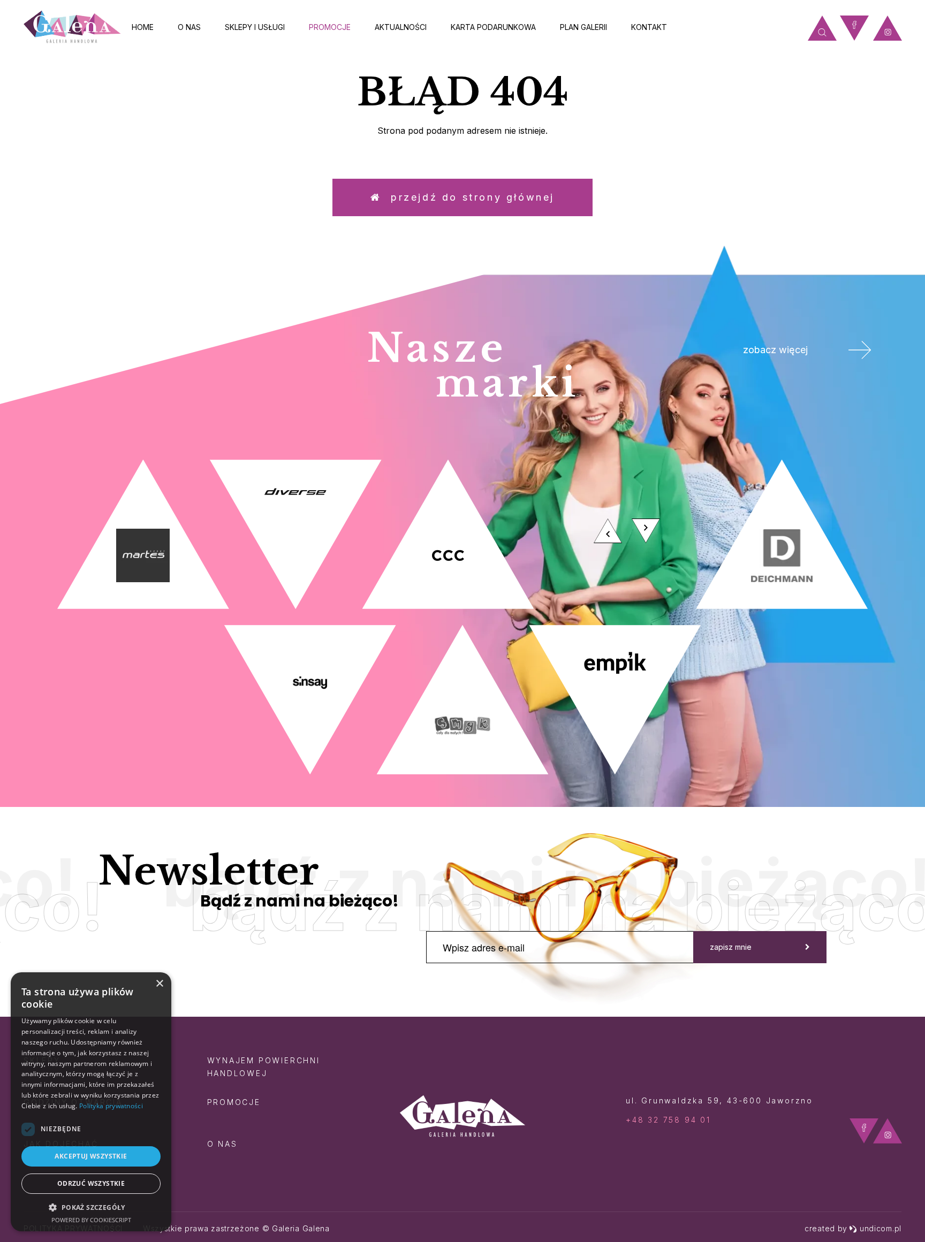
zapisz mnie (731, 946)
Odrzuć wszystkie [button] (91, 1183)
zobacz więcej (775, 349)
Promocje (330, 27)
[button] (91, 1207)
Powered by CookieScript (91, 1220)
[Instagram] (887, 28)
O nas (189, 27)
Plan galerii (583, 27)
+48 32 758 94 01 (668, 1119)
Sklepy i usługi (255, 27)
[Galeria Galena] (72, 27)
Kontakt (649, 27)
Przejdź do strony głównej (468, 197)
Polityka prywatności (111, 1105)
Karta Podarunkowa (493, 27)
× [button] (159, 984)
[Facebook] (854, 28)
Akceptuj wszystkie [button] (91, 1156)
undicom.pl (880, 1228)
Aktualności (401, 27)
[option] (462, 617)
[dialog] (91, 1101)
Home (143, 27)
